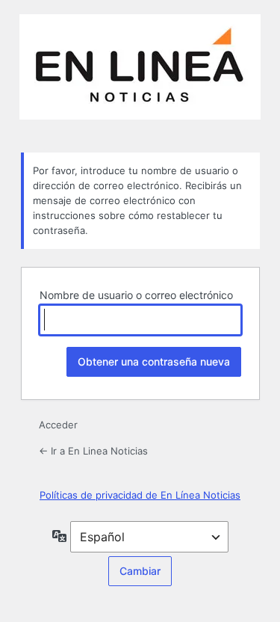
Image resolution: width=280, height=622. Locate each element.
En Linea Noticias (140, 74)
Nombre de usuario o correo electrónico (136, 295)
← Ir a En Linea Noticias (93, 451)
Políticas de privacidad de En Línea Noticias (140, 495)
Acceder (58, 425)
